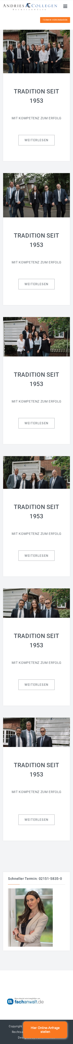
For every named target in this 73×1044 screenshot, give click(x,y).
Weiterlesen (36, 140)
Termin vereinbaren (55, 20)
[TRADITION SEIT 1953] (36, 51)
